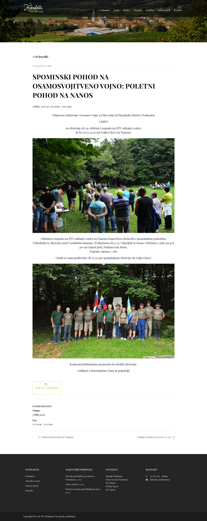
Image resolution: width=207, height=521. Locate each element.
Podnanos (105, 10)
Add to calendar (46, 387)
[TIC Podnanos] (33, 8)
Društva (149, 10)
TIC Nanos (110, 483)
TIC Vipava (110, 489)
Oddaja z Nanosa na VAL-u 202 (154, 437)
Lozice (117, 10)
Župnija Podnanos (114, 476)
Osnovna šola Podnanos (117, 479)
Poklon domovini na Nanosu (57, 437)
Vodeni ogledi (163, 10)
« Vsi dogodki (40, 56)
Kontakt (178, 10)
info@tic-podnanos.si (160, 479)
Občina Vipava (112, 486)
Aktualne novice (33, 481)
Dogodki (138, 10)
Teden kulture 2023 (74, 484)
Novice (127, 10)
